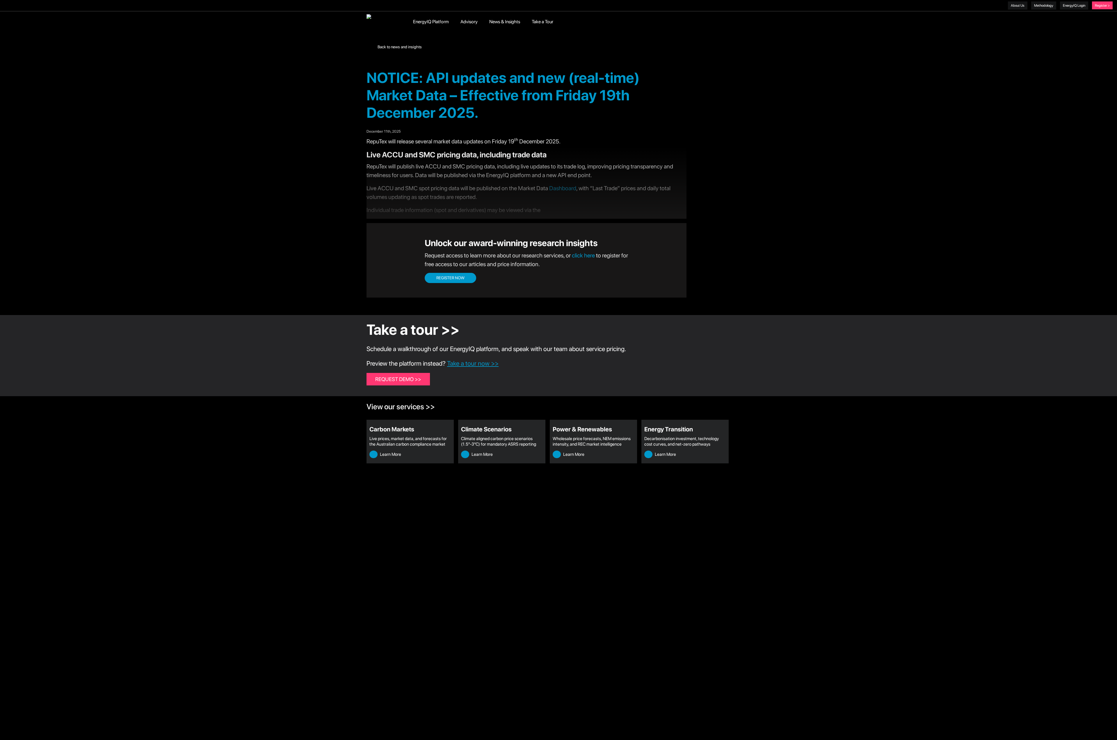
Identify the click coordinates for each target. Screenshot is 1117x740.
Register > (1102, 5)
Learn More (390, 454)
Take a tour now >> (473, 363)
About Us (1017, 5)
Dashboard (562, 188)
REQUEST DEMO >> (398, 379)
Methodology (1043, 5)
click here (583, 255)
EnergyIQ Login (1074, 5)
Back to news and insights (399, 47)
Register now (450, 277)
